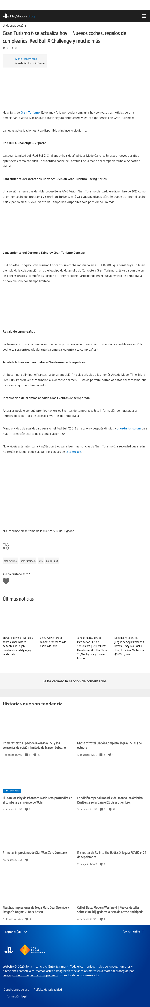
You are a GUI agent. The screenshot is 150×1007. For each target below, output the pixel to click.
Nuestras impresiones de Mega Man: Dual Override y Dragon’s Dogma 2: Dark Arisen (36, 909)
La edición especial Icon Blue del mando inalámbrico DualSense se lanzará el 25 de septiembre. (110, 800)
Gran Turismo (30, 112)
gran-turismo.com (129, 428)
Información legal (15, 996)
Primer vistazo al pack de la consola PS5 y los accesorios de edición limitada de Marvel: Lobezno (34, 745)
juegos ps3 (52, 560)
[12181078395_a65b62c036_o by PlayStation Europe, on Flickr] (31, 240)
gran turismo (10, 560)
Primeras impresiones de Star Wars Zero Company (35, 852)
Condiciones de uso (16, 989)
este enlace (73, 452)
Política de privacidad (48, 989)
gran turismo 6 (27, 560)
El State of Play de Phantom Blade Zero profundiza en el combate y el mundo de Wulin (37, 800)
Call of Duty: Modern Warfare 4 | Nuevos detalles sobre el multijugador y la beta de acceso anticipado (110, 909)
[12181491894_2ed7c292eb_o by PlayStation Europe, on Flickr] (31, 319)
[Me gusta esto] (35, 754)
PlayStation (22, 16)
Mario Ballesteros (26, 58)
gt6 (41, 560)
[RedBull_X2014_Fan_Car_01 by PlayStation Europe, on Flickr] (31, 100)
